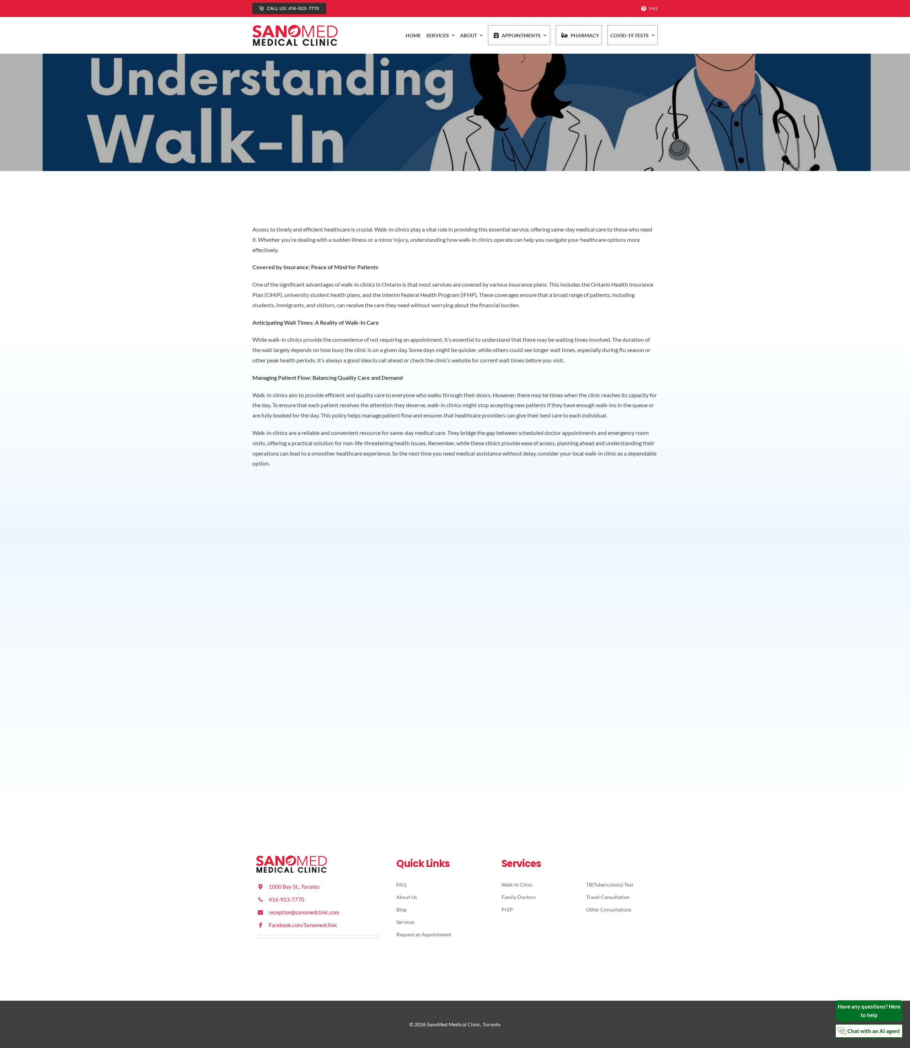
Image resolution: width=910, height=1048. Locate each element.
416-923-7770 (286, 899)
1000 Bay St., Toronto (294, 886)
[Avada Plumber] (295, 26)
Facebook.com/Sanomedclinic (303, 925)
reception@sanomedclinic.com (304, 912)
